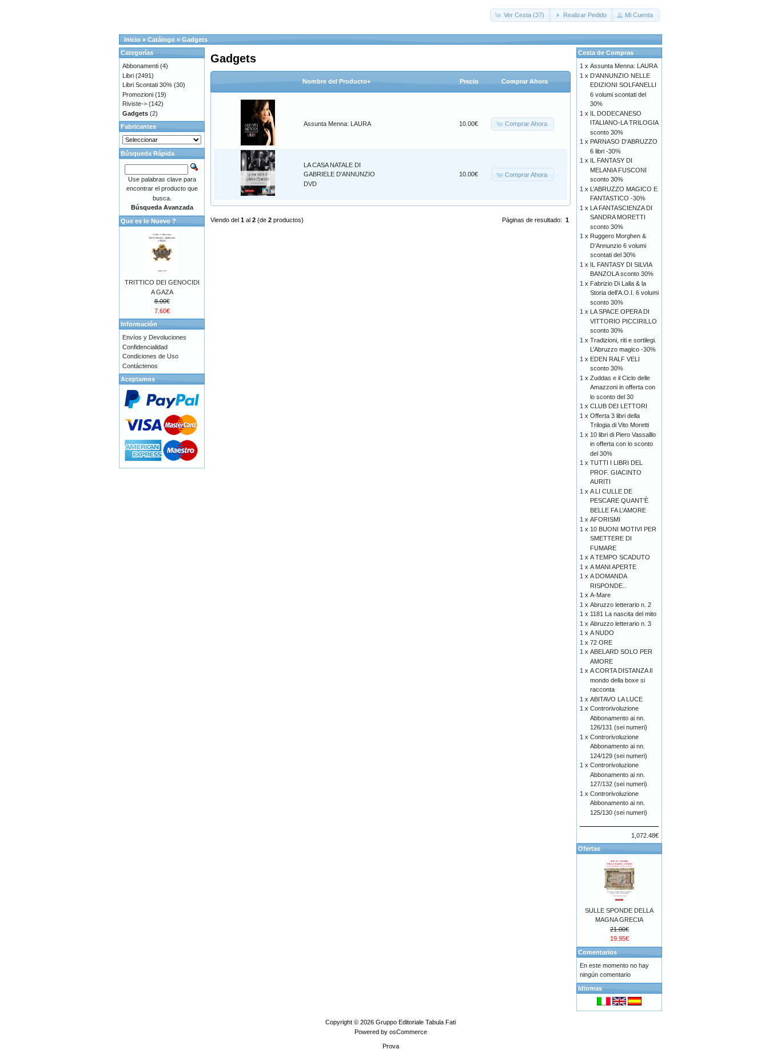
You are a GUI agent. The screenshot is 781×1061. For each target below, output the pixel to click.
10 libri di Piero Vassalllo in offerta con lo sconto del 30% (623, 444)
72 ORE (601, 642)
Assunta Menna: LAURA (337, 123)
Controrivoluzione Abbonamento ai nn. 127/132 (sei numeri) (618, 774)
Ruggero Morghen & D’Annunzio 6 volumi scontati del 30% (618, 245)
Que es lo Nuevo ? (148, 221)
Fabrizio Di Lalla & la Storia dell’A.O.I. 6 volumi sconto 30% (624, 293)
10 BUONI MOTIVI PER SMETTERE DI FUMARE (623, 538)
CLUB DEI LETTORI (618, 406)
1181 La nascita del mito (623, 613)
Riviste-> (134, 103)
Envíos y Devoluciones (154, 337)
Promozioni (137, 94)
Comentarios (597, 952)
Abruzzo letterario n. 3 (620, 623)
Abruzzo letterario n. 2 (620, 604)
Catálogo (161, 39)
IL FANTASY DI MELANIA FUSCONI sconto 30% (618, 170)
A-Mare (600, 594)
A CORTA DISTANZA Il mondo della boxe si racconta (621, 680)
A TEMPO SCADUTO (620, 557)
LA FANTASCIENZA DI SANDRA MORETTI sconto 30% (621, 217)
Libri (128, 75)
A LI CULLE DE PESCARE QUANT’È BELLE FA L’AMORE (619, 501)
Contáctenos (140, 365)
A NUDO (602, 632)
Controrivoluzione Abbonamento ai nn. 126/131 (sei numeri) (618, 718)
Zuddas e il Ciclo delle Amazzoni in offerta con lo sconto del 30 (622, 387)
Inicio (132, 39)
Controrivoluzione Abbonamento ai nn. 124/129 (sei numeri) (618, 746)
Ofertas (589, 848)
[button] (520, 15)
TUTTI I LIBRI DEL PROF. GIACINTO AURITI (616, 472)
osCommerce (408, 1031)
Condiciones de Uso (150, 356)
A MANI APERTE (613, 566)
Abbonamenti (140, 65)
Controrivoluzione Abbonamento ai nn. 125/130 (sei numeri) (618, 803)
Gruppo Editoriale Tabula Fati (416, 1022)
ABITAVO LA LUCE (616, 699)
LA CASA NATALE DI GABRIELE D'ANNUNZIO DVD (339, 174)
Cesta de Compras (605, 52)
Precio (469, 81)
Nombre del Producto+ (336, 81)
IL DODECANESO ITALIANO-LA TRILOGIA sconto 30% (624, 123)
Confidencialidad (145, 347)
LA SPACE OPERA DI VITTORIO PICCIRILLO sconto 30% (623, 321)
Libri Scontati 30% (147, 84)
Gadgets (195, 39)
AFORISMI (605, 519)
